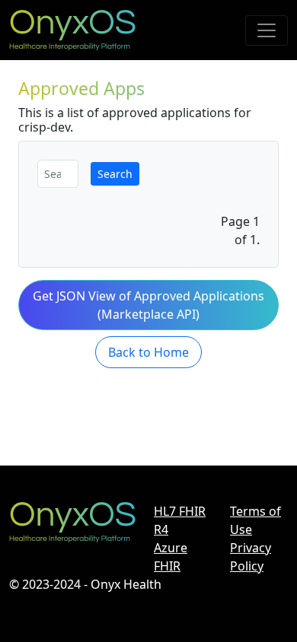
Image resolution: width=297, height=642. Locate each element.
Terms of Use (255, 520)
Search (115, 174)
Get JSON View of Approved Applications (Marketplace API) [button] (148, 305)
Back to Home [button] (148, 352)
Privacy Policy (250, 556)
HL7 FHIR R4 (180, 520)
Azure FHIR (170, 556)
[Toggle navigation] (266, 30)
